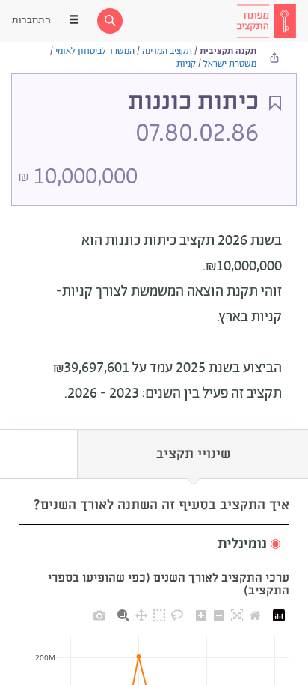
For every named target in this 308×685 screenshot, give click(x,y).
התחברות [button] (31, 20)
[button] (154, 544)
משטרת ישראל (229, 64)
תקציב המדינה (167, 51)
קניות (186, 64)
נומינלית (242, 544)
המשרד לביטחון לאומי (95, 51)
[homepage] (266, 20)
